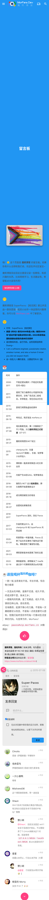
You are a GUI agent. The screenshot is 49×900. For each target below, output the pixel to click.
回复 (40, 756)
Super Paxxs (30, 682)
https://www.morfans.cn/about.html (20, 661)
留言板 (30, 658)
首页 (7, 676)
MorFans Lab (12, 288)
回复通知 (11, 719)
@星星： (21, 870)
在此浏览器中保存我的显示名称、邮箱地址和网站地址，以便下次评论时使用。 (27, 730)
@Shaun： (22, 824)
